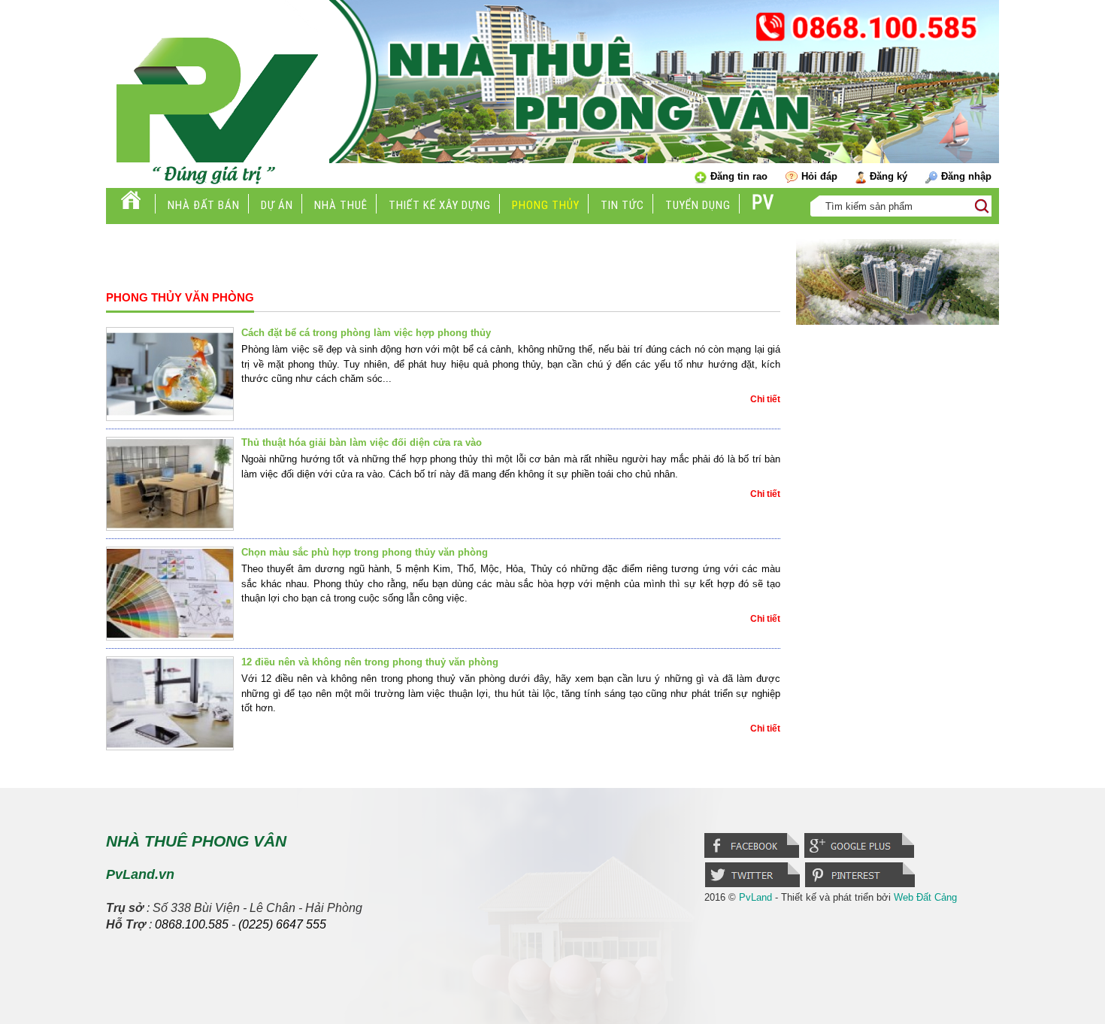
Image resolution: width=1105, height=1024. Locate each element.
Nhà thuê (341, 205)
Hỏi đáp (819, 176)
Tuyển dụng (698, 205)
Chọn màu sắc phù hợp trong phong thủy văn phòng (364, 552)
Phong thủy (546, 205)
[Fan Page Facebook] (754, 856)
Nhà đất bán (204, 205)
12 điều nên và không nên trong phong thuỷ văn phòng (369, 662)
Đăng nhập (966, 176)
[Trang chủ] (131, 205)
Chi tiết (765, 399)
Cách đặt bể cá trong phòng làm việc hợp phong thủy (366, 332)
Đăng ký (888, 176)
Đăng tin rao (738, 176)
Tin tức (622, 205)
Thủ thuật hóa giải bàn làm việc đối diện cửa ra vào (361, 442)
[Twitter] (754, 886)
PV (763, 202)
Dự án (277, 205)
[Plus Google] (860, 856)
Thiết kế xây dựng (440, 205)
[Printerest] (861, 886)
